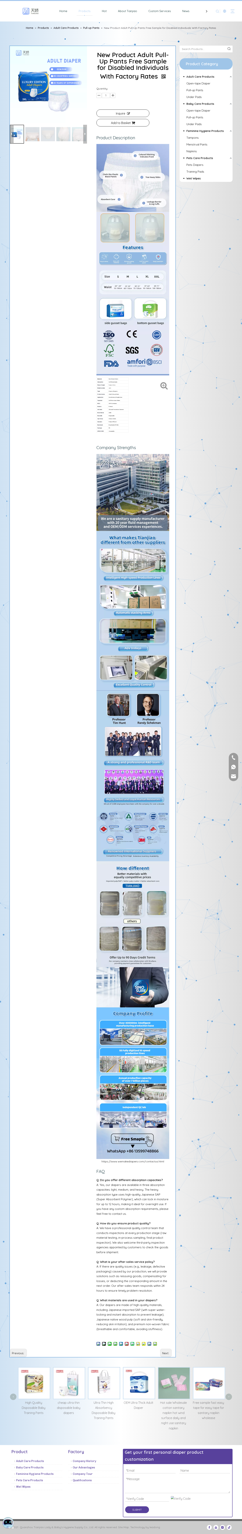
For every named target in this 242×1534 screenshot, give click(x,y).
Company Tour (83, 1474)
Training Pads (195, 171)
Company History (84, 1461)
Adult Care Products (200, 76)
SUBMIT (137, 1509)
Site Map (123, 1527)
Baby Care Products (200, 104)
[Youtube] (215, 1527)
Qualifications (82, 1480)
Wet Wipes (193, 178)
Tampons (192, 137)
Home (63, 11)
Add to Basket (121, 123)
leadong (155, 1527)
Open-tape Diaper (198, 83)
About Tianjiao (127, 11)
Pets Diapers (194, 165)
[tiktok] (229, 1527)
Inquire (120, 113)
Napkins (191, 151)
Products (85, 11)
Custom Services (159, 11)
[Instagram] (222, 1527)
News (185, 11)
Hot (104, 11)
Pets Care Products (199, 158)
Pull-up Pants (194, 90)
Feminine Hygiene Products (205, 131)
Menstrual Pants (196, 144)
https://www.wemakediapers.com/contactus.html (133, 1161)
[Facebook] (209, 1527)
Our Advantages (84, 1467)
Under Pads (194, 97)
